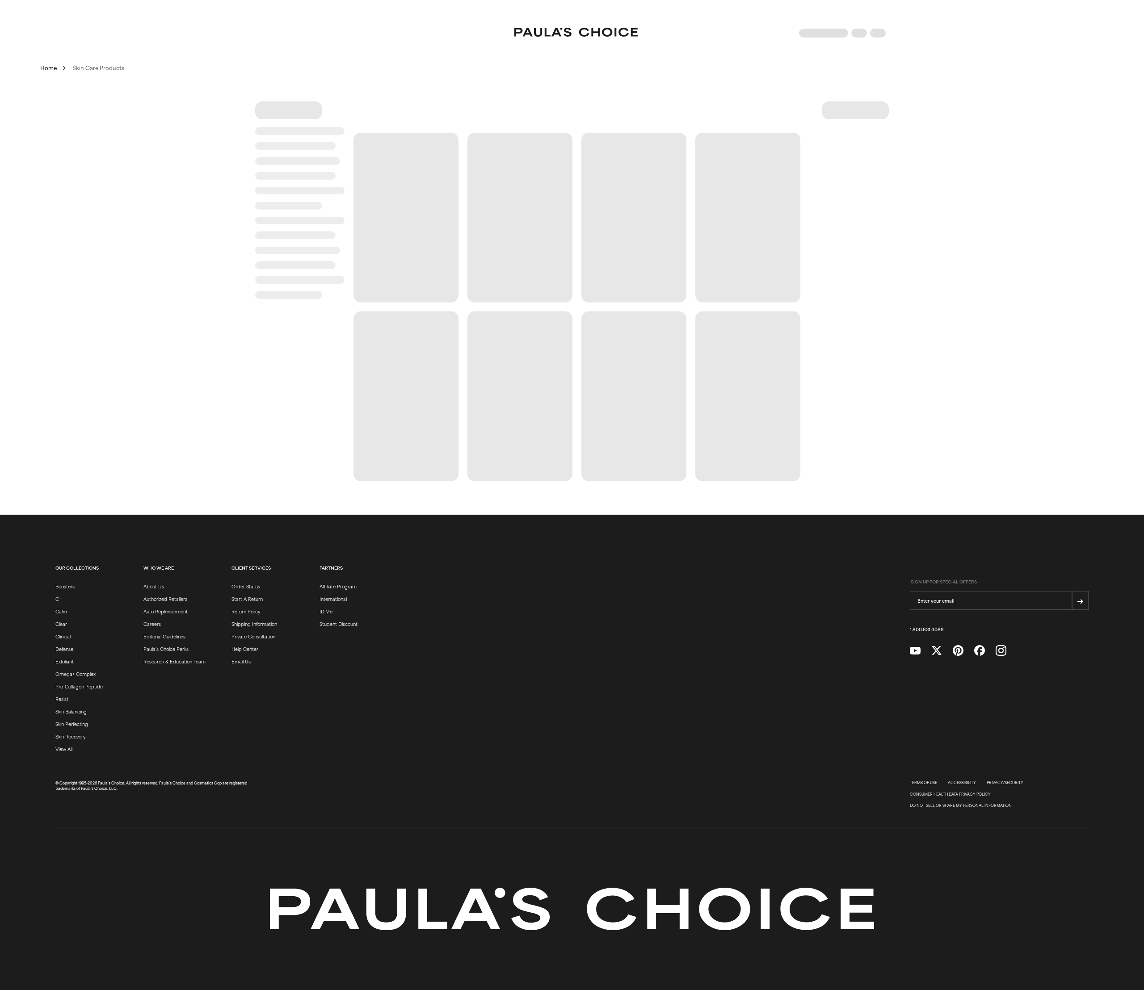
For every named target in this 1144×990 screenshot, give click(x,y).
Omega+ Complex (75, 673)
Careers (152, 623)
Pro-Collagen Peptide (79, 686)
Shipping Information (254, 623)
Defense (64, 648)
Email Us (241, 661)
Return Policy (245, 611)
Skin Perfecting (71, 723)
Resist (61, 698)
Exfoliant (64, 661)
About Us (153, 586)
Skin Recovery (70, 736)
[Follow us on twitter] (936, 650)
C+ (58, 598)
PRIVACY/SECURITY (1005, 782)
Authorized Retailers (165, 598)
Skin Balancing (71, 711)
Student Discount (339, 623)
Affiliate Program (338, 586)
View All (63, 748)
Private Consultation (253, 636)
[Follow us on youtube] (915, 651)
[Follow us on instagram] (1001, 650)
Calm (61, 611)
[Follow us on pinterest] (958, 650)
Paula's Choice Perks (166, 648)
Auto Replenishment (165, 611)
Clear (61, 623)
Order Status (245, 586)
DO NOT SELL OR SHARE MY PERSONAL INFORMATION (961, 805)
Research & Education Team (174, 661)
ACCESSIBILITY (962, 782)
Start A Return (247, 598)
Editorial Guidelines (164, 636)
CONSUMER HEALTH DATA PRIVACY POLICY (950, 794)
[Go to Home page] (576, 33)
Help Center (244, 648)
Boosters (65, 586)
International (333, 598)
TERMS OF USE (923, 782)
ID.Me (326, 611)
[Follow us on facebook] (979, 650)
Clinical (63, 636)
